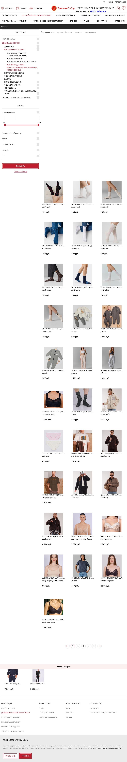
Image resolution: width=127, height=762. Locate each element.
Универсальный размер (11, 133)
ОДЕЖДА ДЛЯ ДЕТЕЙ (11, 43)
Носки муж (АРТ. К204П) (82, 412)
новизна (78, 32)
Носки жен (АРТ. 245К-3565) (113, 204)
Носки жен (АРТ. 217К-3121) (113, 246)
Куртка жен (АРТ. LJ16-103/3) (55, 536)
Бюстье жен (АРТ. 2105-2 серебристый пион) (63, 578)
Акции (86, 21)
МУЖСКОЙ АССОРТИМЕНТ (90, 15)
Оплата (69, 708)
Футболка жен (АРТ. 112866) (84, 578)
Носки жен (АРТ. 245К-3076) (84, 204)
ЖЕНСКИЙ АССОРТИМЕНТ (66, 15)
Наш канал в (85, 11)
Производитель (8, 144)
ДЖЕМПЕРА (9, 47)
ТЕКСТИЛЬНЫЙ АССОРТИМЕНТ (14, 21)
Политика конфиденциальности (103, 713)
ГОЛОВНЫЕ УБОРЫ (9, 15)
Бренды (73, 21)
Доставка (70, 713)
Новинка (5, 150)
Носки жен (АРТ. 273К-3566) (55, 329)
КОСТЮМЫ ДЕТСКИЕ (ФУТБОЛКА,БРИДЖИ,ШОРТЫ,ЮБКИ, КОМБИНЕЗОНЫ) (22, 67)
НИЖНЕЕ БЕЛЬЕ (8, 39)
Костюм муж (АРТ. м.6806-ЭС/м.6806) (19, 684)
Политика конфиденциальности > (107, 748)
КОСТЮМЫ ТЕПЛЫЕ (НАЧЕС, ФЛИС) (21, 62)
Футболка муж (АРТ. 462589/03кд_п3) (59, 495)
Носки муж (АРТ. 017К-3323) (55, 246)
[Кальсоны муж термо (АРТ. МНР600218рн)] (38, 671)
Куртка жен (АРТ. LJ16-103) (83, 495)
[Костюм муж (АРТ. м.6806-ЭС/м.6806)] (13, 671)
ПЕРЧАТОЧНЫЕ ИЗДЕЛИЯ (115, 15)
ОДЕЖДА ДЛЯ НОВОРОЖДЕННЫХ (16, 98)
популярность (90, 32)
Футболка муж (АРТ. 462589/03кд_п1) (88, 453)
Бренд (4, 139)
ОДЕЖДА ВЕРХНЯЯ (12, 85)
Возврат (69, 717)
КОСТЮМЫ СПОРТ (14, 59)
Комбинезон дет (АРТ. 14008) (56, 370)
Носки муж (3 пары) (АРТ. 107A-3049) (88, 246)
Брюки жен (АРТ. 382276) (112, 370)
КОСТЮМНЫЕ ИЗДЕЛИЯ (14, 50)
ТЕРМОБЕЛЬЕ (10, 88)
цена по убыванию (64, 32)
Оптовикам (120, 21)
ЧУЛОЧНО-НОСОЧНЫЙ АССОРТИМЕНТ (48, 21)
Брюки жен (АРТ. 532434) (82, 370)
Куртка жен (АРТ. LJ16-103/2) (114, 412)
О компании (102, 21)
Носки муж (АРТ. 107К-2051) (84, 287)
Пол (3, 156)
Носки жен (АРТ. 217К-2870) (113, 287)
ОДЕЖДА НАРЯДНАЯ (13, 76)
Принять (26, 756)
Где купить (94, 708)
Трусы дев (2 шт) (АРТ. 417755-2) (56, 453)
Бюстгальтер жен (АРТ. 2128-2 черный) (60, 412)
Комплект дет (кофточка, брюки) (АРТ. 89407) (93, 329)
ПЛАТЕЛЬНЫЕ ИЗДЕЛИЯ (14, 73)
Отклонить (10, 756)
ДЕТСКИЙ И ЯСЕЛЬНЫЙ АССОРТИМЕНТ (36, 15)
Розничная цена (8, 112)
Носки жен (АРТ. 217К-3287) (54, 204)
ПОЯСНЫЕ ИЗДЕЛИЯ (12, 82)
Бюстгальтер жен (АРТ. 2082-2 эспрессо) (61, 619)
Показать (20, 166)
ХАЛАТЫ (7, 79)
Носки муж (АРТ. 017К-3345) (55, 287)
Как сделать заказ (46, 713)
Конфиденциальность (48, 717)
